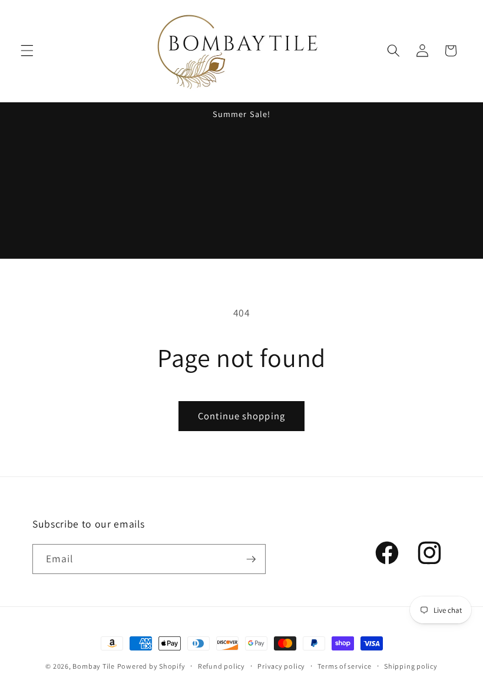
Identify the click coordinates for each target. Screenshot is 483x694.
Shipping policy (411, 666)
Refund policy (221, 666)
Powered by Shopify (151, 666)
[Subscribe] (251, 559)
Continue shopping (241, 415)
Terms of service (344, 666)
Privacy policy (281, 666)
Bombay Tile (93, 666)
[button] (27, 50)
